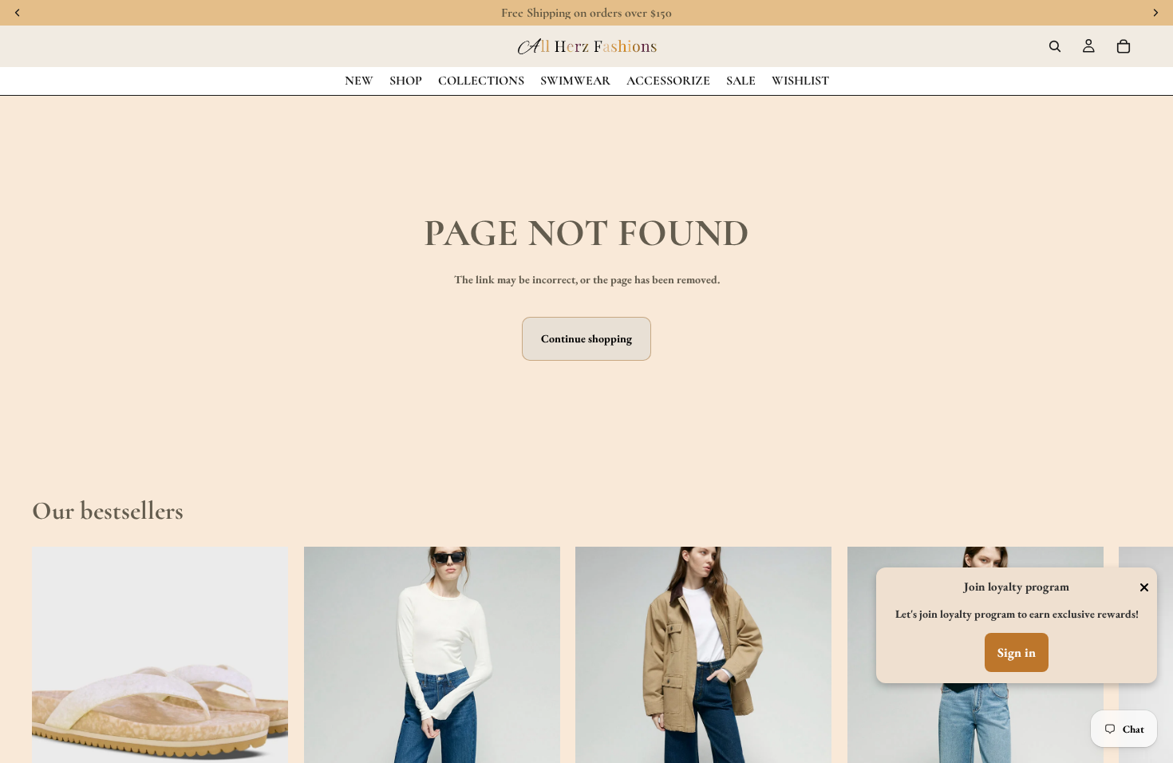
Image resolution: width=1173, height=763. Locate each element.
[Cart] (1123, 46)
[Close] (1144, 587)
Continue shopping (586, 338)
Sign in (1016, 652)
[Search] (1054, 46)
